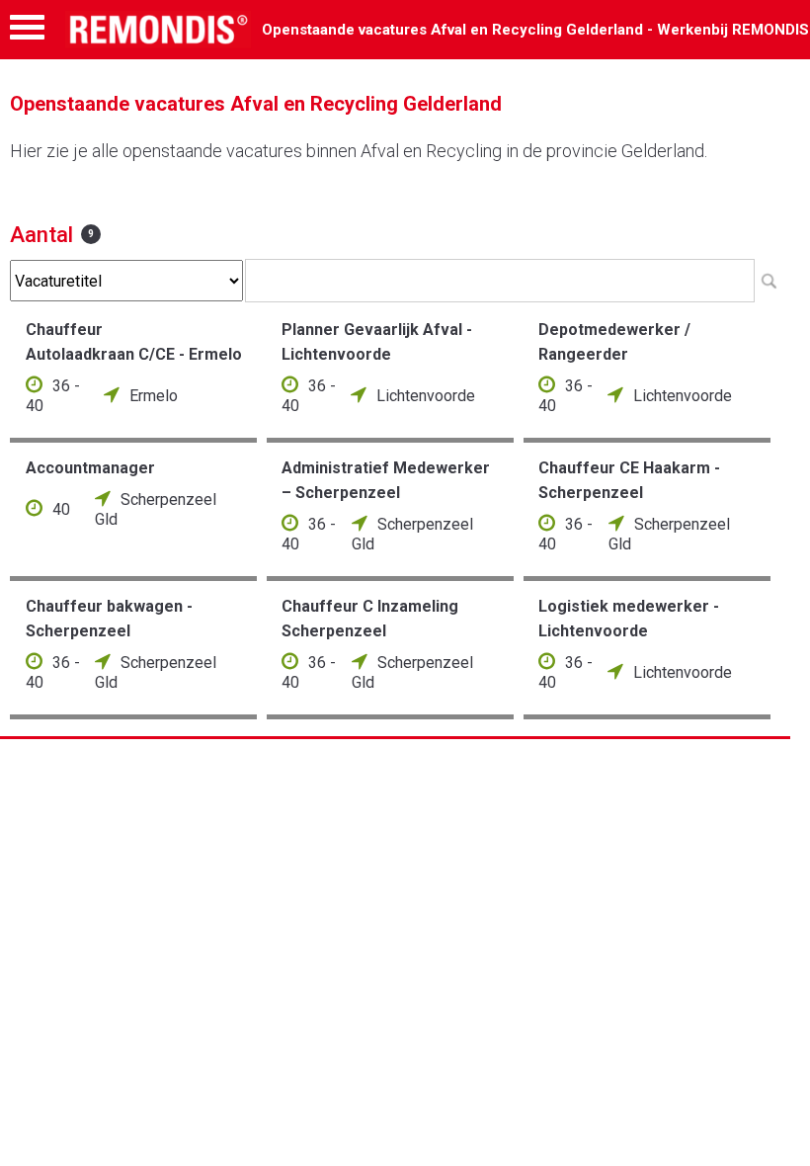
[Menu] (27, 32)
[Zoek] (768, 281)
